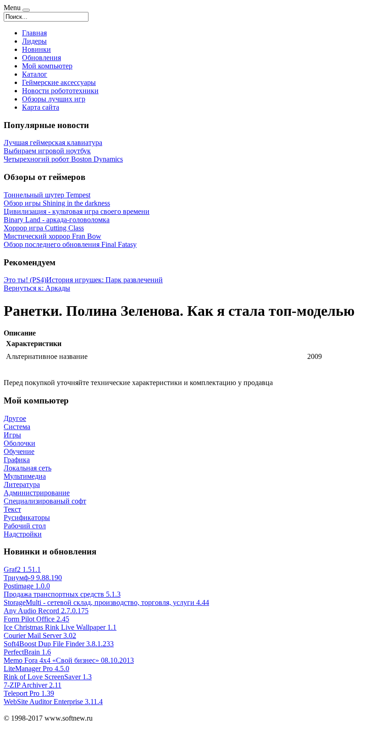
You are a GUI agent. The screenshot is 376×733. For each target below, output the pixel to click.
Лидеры (34, 41)
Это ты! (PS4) (25, 280)
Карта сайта (40, 107)
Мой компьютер (47, 66)
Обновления (41, 58)
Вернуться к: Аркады (37, 288)
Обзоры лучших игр (53, 99)
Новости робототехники (60, 91)
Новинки (36, 49)
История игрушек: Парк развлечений (104, 280)
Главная (34, 33)
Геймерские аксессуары (59, 82)
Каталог (34, 74)
